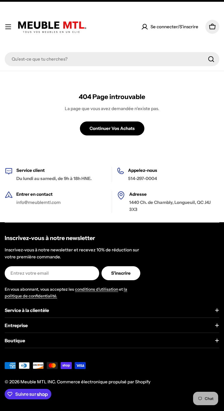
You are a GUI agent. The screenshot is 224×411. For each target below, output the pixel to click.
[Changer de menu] (8, 26)
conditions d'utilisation (96, 289)
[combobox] (112, 59)
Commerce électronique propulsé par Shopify (103, 381)
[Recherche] (211, 59)
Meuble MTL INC (37, 381)
